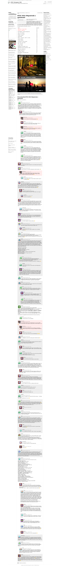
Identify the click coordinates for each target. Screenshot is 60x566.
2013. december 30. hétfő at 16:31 (25, 102)
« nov (9, 20)
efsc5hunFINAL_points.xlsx (27, 26)
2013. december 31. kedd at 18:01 (26, 548)
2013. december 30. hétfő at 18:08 (25, 340)
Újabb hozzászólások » (23, 99)
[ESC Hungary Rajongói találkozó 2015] (12, 45)
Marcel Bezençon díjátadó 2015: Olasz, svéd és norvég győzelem (12, 84)
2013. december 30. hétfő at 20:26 (25, 416)
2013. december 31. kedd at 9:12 (25, 542)
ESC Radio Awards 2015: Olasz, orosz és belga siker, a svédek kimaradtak (12, 75)
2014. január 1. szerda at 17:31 (28, 514)
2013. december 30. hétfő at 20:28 (26, 425)
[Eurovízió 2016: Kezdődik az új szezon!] (12, 34)
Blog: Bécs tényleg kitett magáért (12, 64)
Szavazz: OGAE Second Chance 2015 (12, 57)
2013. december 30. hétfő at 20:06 (26, 407)
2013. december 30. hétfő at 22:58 (25, 458)
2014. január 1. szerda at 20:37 (28, 525)
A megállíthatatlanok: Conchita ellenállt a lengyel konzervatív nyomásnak (12, 70)
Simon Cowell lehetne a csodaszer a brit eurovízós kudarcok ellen (12, 82)
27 (13, 18)
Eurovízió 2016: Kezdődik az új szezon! (12, 28)
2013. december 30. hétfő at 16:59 (28, 122)
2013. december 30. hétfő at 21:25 (26, 442)
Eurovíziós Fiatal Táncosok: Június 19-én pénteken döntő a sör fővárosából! (12, 73)
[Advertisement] (12, 123)
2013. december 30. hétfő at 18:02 (25, 282)
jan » (11, 20)
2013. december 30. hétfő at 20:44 (28, 292)
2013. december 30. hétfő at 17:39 (28, 146)
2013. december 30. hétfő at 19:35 (26, 317)
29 (15, 18)
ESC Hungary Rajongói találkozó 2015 (12, 39)
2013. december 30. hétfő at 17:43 (25, 277)
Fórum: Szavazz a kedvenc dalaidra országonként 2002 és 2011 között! (12, 149)
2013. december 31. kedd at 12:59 (25, 555)
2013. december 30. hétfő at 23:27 (28, 177)
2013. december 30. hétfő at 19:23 (25, 375)
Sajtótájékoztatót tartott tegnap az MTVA (12, 86)
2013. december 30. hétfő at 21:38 (25, 450)
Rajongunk (29, 93)
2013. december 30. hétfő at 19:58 (25, 400)
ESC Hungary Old (16, 2)
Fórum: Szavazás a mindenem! (11, 152)
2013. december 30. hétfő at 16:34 (25, 163)
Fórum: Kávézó (11, 143)
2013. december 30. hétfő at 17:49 (26, 264)
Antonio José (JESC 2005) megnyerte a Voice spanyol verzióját (12, 66)
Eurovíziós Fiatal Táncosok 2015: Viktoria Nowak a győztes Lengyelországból (12, 68)
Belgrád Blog (45, 52)
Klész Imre (10, 98)
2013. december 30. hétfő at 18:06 (25, 321)
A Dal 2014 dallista (40, 12)
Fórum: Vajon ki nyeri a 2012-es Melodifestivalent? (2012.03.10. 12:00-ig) (12, 141)
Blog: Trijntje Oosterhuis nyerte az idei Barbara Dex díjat (12, 77)
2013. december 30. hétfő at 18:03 (25, 306)
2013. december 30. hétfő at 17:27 (28, 140)
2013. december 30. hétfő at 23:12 (25, 536)
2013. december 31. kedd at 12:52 (26, 446)
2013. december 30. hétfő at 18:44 (26, 332)
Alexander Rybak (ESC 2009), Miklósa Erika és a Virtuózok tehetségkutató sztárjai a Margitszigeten (12, 52)
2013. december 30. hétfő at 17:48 (26, 257)
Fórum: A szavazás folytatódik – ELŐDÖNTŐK (12, 147)
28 (14, 18)
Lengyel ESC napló (46, 57)
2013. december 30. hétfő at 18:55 (26, 352)
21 (14, 17)
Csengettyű (24, 441)
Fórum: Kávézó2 (13, 90)
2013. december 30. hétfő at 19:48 (25, 395)
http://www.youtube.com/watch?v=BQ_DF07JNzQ (26, 260)
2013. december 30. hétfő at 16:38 (26, 111)
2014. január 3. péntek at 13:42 (26, 269)
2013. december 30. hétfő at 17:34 (26, 228)
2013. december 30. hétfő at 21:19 (25, 434)
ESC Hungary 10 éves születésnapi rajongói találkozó (11, 55)
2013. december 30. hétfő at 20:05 (25, 411)
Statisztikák (45, 60)
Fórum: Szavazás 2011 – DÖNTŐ (12, 145)
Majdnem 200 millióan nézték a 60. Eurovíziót (12, 79)
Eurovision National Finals (47, 55)
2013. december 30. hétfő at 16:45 (28, 155)
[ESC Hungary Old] (30, 8)
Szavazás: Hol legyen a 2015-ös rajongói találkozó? (12, 61)
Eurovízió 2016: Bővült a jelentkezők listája (12, 26)
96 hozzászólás (33, 93)
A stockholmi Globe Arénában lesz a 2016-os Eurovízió (12, 59)
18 (11, 17)
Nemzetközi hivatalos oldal (47, 59)
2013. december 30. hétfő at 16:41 (25, 182)
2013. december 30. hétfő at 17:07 (25, 219)
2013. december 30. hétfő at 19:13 (25, 362)
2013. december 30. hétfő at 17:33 (28, 195)
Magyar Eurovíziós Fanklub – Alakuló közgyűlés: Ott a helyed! (12, 50)
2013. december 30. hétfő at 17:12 (25, 223)
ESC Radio (45, 53)
